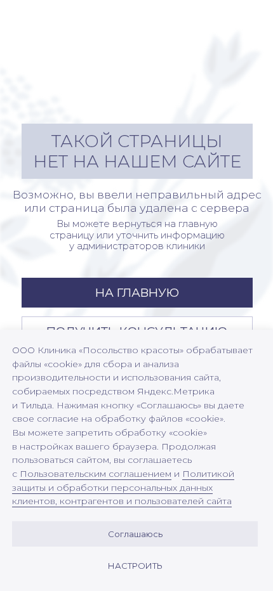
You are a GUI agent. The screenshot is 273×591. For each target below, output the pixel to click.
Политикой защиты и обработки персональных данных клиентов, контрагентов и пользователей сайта (123, 487)
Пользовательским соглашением (95, 473)
